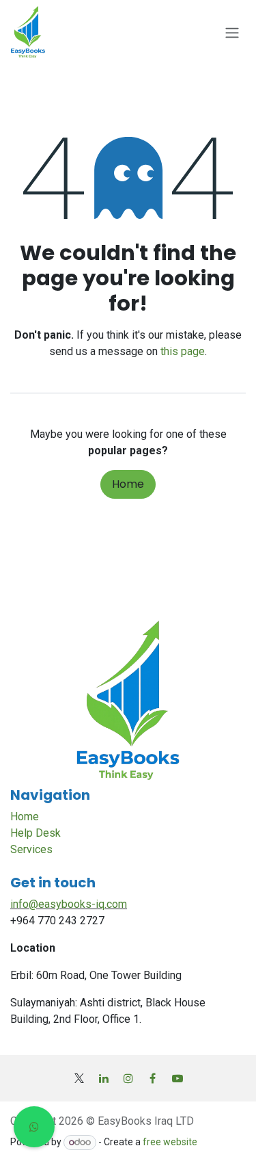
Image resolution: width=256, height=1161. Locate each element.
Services (31, 849)
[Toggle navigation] (232, 33)
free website (170, 1141)
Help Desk (35, 832)
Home (128, 484)
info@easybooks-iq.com (68, 904)
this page (182, 351)
